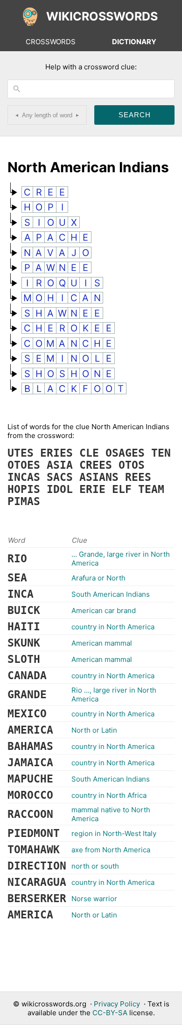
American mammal (101, 643)
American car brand (103, 610)
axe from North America (110, 849)
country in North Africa (109, 795)
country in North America (112, 626)
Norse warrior (94, 898)
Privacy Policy (117, 1003)
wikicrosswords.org (53, 1003)
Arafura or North (98, 577)
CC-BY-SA (109, 1012)
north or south (95, 866)
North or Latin (94, 730)
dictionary (134, 41)
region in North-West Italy (113, 833)
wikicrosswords (102, 16)
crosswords (51, 41)
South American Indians (110, 594)
